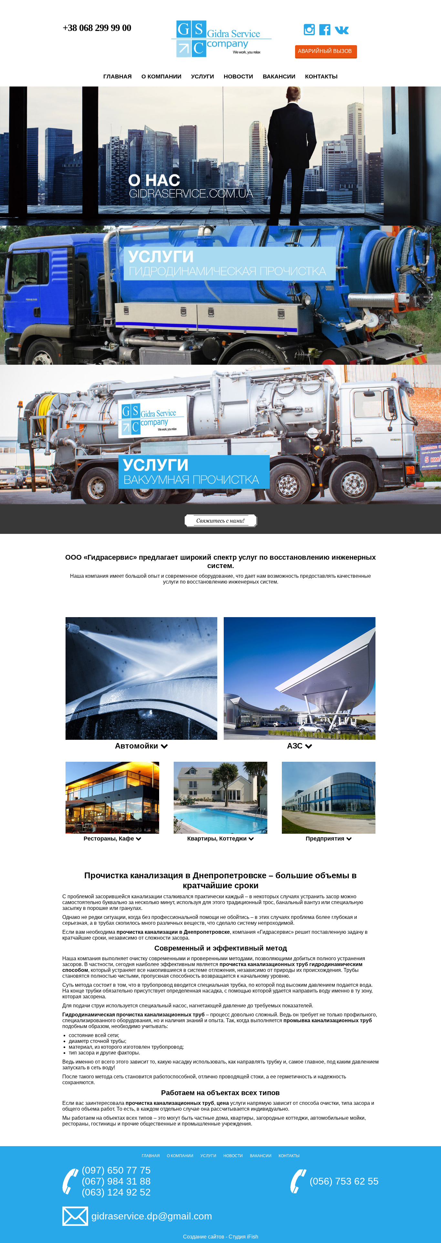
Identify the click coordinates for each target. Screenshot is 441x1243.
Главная (117, 76)
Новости (238, 76)
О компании (161, 76)
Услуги (202, 76)
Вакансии (279, 76)
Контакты (321, 76)
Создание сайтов (203, 1236)
